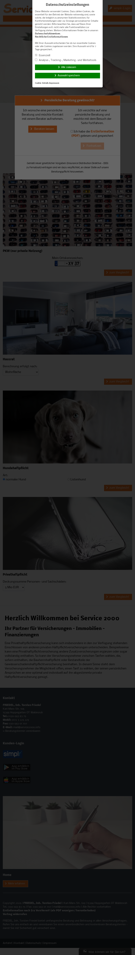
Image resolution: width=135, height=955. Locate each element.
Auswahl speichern (69, 75)
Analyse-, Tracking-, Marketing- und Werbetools (67, 60)
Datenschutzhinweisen (47, 34)
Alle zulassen (68, 67)
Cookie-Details (42, 83)
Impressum (54, 83)
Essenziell (44, 55)
